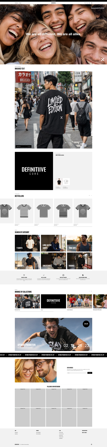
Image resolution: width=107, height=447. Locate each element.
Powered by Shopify (26, 444)
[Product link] (59, 182)
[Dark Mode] (87, 3)
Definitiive (23, 444)
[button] (85, 3)
